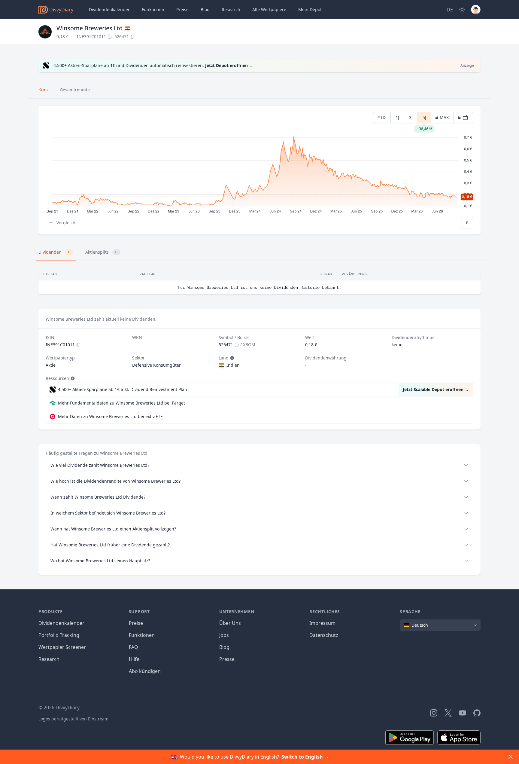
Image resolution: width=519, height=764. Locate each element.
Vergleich (65, 222)
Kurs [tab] (43, 90)
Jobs (224, 635)
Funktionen (153, 9)
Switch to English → (305, 756)
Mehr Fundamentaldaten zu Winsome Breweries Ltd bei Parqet (121, 403)
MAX (444, 117)
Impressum (322, 623)
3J (411, 117)
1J (397, 117)
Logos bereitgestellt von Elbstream (73, 719)
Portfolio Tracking (58, 635)
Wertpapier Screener (62, 647)
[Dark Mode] (462, 9)
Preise (182, 9)
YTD (382, 117)
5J (424, 119)
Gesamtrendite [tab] (75, 90)
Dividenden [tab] (54, 252)
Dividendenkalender (109, 9)
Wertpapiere (269, 9)
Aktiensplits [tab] (101, 252)
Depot (310, 9)
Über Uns (230, 623)
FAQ (133, 647)
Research (48, 659)
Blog (224, 647)
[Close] (511, 757)
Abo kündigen (145, 671)
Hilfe (134, 659)
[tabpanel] (259, 170)
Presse (227, 659)
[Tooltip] (232, 358)
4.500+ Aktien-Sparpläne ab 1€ (122, 389)
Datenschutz (323, 635)
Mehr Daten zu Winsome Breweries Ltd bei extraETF (110, 416)
